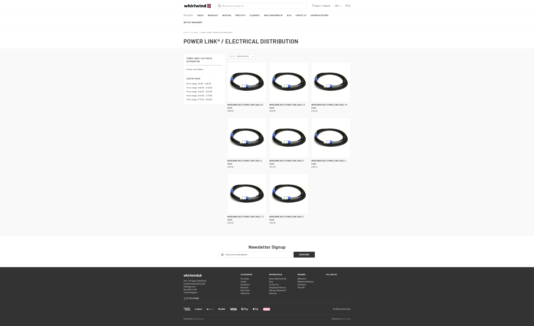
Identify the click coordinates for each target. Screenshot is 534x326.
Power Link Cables (194, 69)
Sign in (318, 6)
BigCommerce (198, 319)
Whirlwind (302, 279)
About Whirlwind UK (273, 15)
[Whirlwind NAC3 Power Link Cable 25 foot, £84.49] (247, 82)
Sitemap (273, 293)
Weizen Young (344, 319)
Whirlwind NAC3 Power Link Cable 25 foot (245, 106)
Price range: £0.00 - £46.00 (198, 83)
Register (327, 6)
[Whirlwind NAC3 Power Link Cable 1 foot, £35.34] (289, 194)
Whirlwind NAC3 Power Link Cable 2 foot (328, 162)
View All (301, 287)
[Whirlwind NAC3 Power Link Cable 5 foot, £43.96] (247, 138)
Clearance (255, 15)
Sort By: (232, 56)
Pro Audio (188, 15)
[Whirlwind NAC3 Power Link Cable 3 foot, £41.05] (289, 138)
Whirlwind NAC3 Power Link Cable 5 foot (244, 162)
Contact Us (301, 15)
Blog (289, 15)
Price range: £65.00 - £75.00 (199, 95)
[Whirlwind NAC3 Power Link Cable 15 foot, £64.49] (289, 82)
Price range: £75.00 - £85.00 (199, 99)
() (349, 6)
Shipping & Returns (319, 15)
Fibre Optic (240, 15)
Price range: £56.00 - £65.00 (199, 91)
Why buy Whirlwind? (193, 22)
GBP (337, 6)
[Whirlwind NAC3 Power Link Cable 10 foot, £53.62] (331, 82)
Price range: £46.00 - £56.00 (199, 87)
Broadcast (213, 15)
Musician (226, 15)
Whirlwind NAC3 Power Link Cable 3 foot (286, 162)
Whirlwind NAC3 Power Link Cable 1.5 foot (245, 218)
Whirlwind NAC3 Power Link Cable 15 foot (287, 106)
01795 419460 (192, 298)
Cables (200, 15)
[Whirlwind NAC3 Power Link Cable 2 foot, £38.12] (331, 138)
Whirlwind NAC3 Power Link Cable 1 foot (286, 218)
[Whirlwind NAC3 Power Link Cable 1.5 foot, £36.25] (247, 194)
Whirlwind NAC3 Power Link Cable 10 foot (329, 106)
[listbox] (245, 56)
